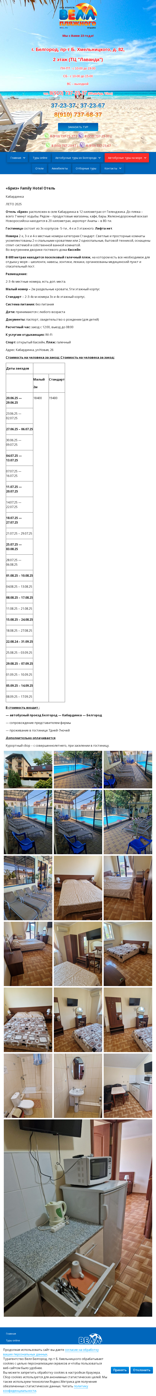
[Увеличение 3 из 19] (147, 756)
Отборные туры (86, 168)
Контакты (110, 168)
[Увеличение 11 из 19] (97, 927)
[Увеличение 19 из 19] (147, 1124)
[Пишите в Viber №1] (81, 136)
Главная (15, 158)
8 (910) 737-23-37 (62, 136)
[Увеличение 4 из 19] (47, 795)
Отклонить (141, 1370)
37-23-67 (92, 105)
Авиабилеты (60, 168)
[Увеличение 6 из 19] (147, 795)
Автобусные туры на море (125, 158)
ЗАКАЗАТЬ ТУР (78, 127)
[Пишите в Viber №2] (82, 146)
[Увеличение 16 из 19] (47, 1058)
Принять (120, 1370)
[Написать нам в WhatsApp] (46, 136)
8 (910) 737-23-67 (64, 146)
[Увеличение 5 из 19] (97, 795)
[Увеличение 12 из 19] (147, 927)
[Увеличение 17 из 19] (97, 1058)
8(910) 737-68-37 (78, 114)
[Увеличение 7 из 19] (47, 861)
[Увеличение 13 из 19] (47, 992)
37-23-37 (63, 105)
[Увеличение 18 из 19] (147, 1058)
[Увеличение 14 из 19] (97, 992)
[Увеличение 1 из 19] (47, 756)
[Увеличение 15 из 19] (147, 992)
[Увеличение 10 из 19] (47, 927)
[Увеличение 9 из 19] (147, 861)
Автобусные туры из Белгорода (75, 158)
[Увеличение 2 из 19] (97, 756)
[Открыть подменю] (24, 157)
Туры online (40, 158)
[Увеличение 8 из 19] (97, 861)
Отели (39, 168)
